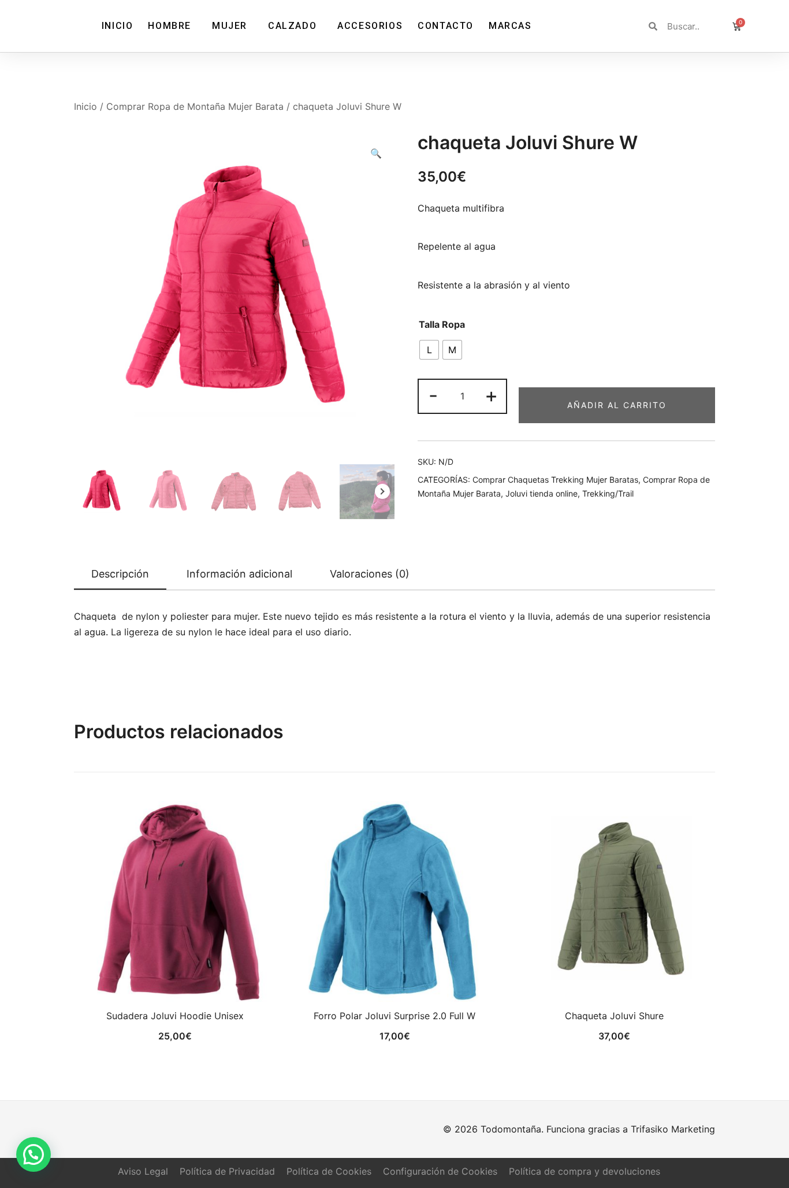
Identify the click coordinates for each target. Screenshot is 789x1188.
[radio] (429, 350)
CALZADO (292, 25)
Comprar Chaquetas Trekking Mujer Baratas (555, 479)
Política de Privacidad (227, 1171)
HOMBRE (169, 25)
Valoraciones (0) (370, 574)
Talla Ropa (442, 324)
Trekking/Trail (608, 493)
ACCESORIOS (370, 25)
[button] (376, 153)
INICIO (117, 25)
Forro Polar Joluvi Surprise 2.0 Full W (394, 1016)
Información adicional (239, 574)
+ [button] (491, 395)
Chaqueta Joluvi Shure (614, 1016)
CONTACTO (446, 25)
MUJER (229, 25)
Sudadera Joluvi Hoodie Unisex (175, 1016)
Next (382, 491)
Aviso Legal (143, 1171)
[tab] (120, 575)
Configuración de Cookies (440, 1171)
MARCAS (510, 25)
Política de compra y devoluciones (584, 1171)
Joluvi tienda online (541, 493)
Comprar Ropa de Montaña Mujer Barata (195, 106)
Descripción (120, 574)
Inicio (85, 106)
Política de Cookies (328, 1171)
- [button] (433, 395)
